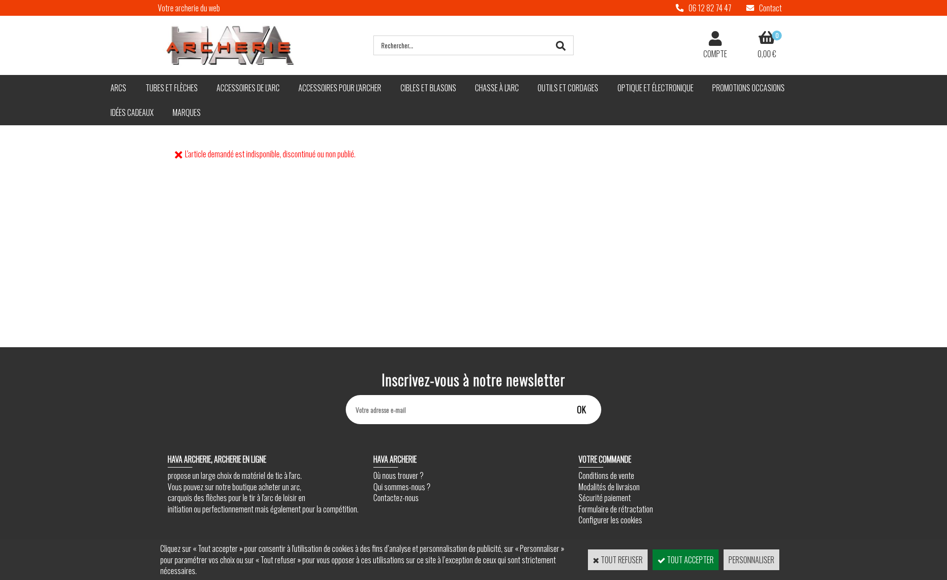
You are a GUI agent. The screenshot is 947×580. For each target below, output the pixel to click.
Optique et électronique (655, 88)
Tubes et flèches (172, 88)
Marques (187, 112)
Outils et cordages (568, 88)
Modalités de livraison (609, 487)
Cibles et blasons (428, 88)
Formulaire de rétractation (616, 509)
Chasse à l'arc (497, 88)
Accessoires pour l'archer (339, 88)
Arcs (118, 88)
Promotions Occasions (748, 88)
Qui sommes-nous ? (402, 487)
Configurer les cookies (610, 520)
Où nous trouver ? (398, 475)
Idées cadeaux (131, 112)
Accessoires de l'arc (248, 88)
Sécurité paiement (605, 498)
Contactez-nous (396, 498)
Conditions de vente (606, 475)
